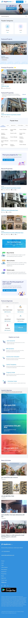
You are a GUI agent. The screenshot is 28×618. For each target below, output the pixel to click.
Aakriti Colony (4, 58)
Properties (3, 573)
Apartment (13, 125)
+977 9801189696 (5, 551)
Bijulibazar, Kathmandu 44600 (16, 547)
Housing (3, 56)
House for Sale (5, 86)
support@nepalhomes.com (7, 555)
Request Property (11, 290)
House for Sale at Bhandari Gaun (9, 210)
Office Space (20, 125)
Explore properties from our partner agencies (10, 302)
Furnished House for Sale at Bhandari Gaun (12, 232)
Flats (2, 565)
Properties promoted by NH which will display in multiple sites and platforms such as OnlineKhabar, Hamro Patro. (11, 95)
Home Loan (4, 580)
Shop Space (4, 569)
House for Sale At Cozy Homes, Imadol (11, 188)
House (2, 84)
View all (24, 94)
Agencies (3, 578)
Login (18, 1)
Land (8, 125)
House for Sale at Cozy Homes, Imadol (11, 114)
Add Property (9, 159)
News (2, 575)
